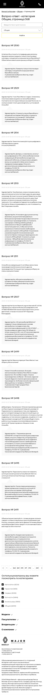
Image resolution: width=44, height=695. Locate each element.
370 (22, 568)
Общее (20, 11)
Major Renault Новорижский (12, 649)
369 (18, 568)
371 (26, 568)
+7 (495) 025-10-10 (7, 650)
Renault (13, 679)
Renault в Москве (8, 11)
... (10, 568)
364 (14, 568)
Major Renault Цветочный (11, 652)
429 (37, 568)
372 (29, 568)
